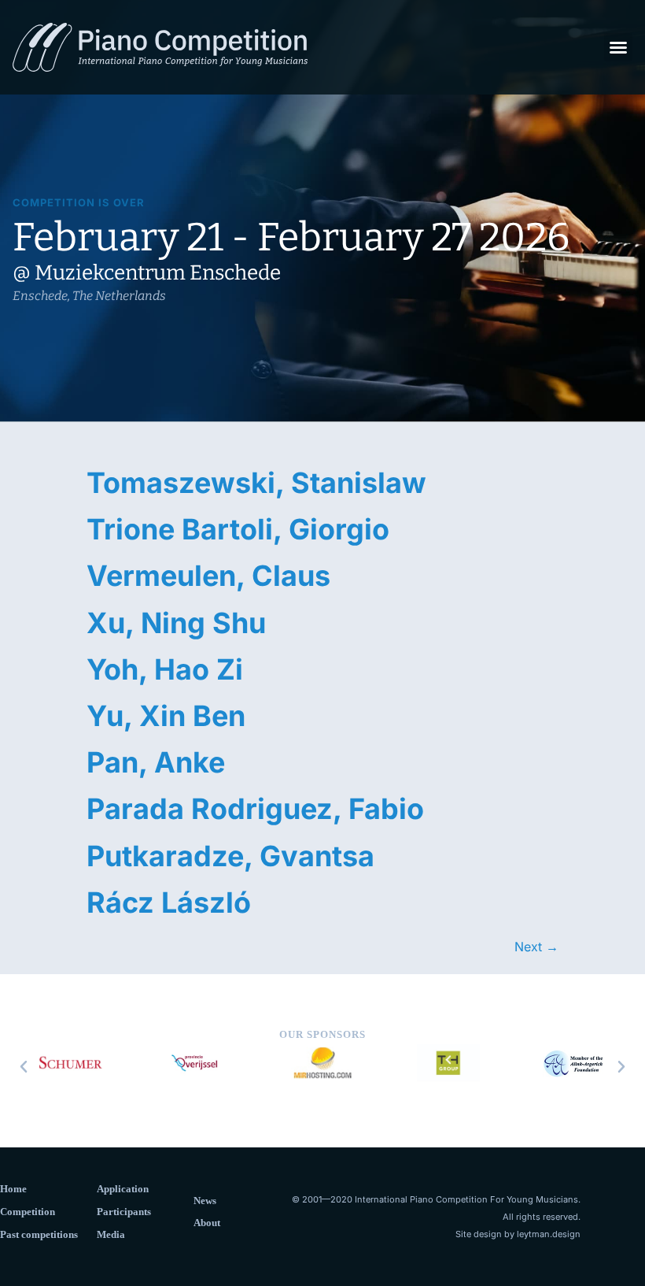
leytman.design (548, 1234)
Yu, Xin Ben (166, 716)
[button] (618, 47)
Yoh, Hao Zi (165, 669)
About (207, 1223)
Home (13, 1189)
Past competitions (39, 1234)
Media (111, 1234)
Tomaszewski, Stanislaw (256, 482)
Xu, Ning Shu (176, 623)
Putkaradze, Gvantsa (230, 856)
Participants (124, 1211)
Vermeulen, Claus (208, 575)
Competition (27, 1211)
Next (536, 946)
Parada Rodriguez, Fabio (255, 808)
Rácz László (169, 902)
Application (123, 1189)
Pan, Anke (156, 762)
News (205, 1200)
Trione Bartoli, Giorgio (238, 529)
